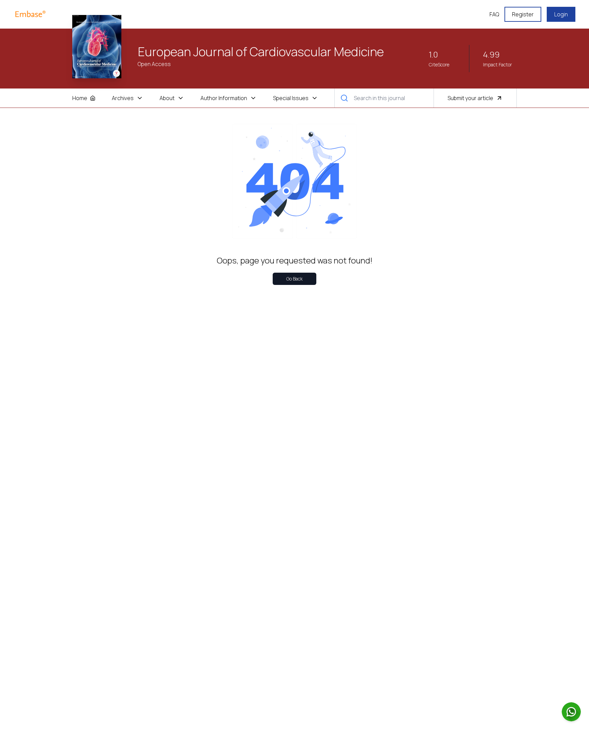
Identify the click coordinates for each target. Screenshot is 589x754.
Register (523, 14)
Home (79, 98)
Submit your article (470, 98)
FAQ (494, 14)
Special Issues (290, 98)
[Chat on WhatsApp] (571, 711)
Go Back (294, 278)
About (167, 98)
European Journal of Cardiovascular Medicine (261, 52)
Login (561, 14)
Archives (123, 98)
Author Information (223, 98)
